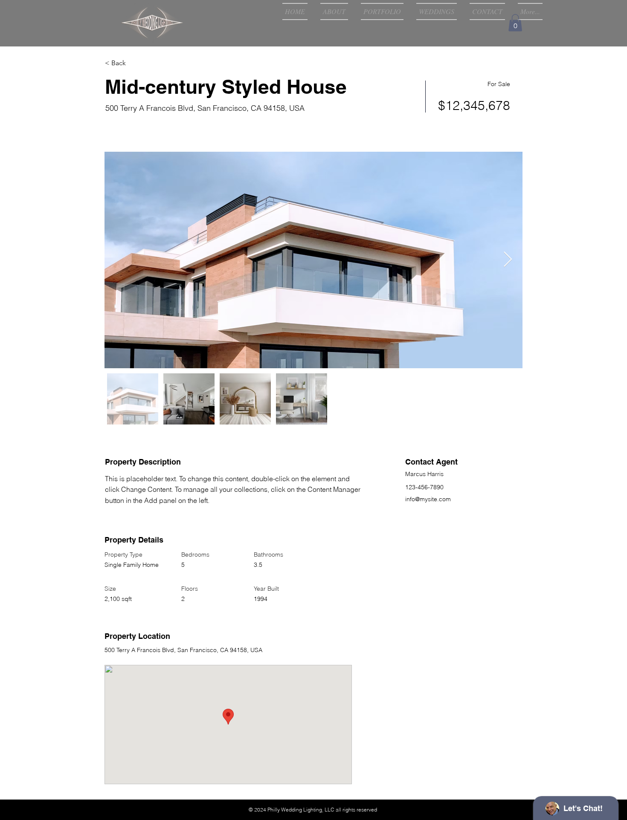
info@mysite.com (428, 499)
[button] (515, 23)
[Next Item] (508, 259)
